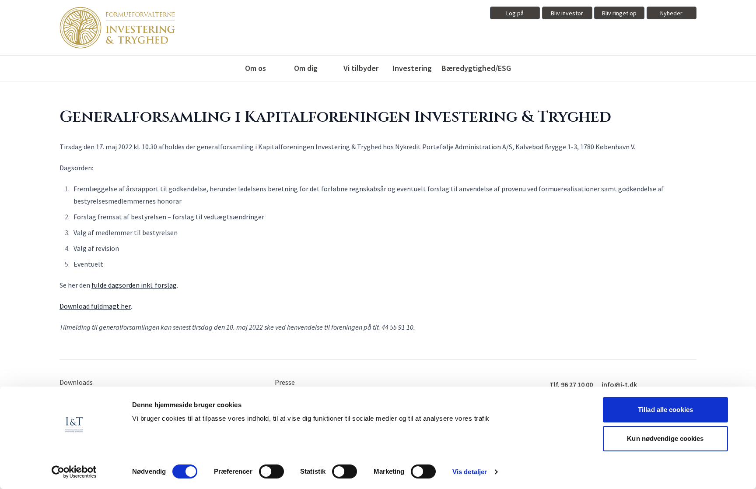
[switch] (271, 471)
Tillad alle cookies (665, 409)
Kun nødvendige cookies (665, 438)
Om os (255, 68)
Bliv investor (567, 13)
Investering (412, 68)
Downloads (76, 382)
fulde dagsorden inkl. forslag (134, 285)
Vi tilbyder (360, 68)
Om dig (306, 68)
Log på (515, 13)
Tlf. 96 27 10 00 (571, 384)
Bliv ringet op (619, 13)
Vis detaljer (469, 471)
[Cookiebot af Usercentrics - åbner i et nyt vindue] (74, 471)
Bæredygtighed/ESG (476, 68)
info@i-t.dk (619, 384)
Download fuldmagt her (95, 306)
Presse (285, 382)
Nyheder (671, 13)
